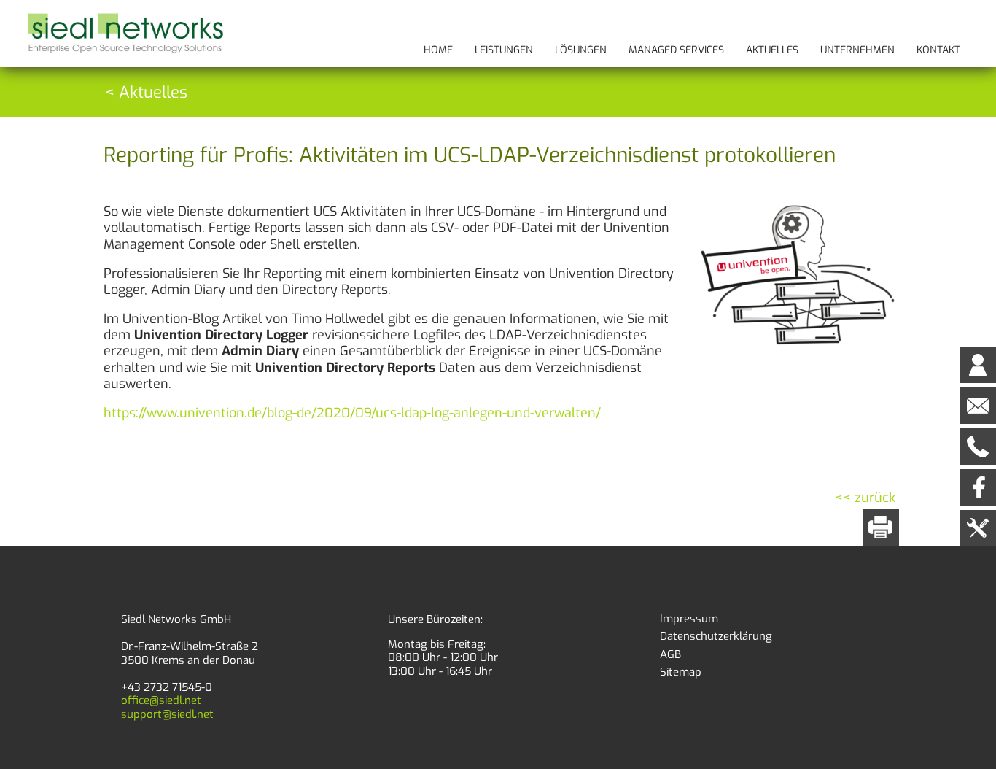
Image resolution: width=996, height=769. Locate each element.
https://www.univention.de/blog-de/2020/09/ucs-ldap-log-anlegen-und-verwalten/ (352, 413)
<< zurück (865, 497)
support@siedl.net (167, 714)
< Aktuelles (146, 92)
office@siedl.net (161, 700)
